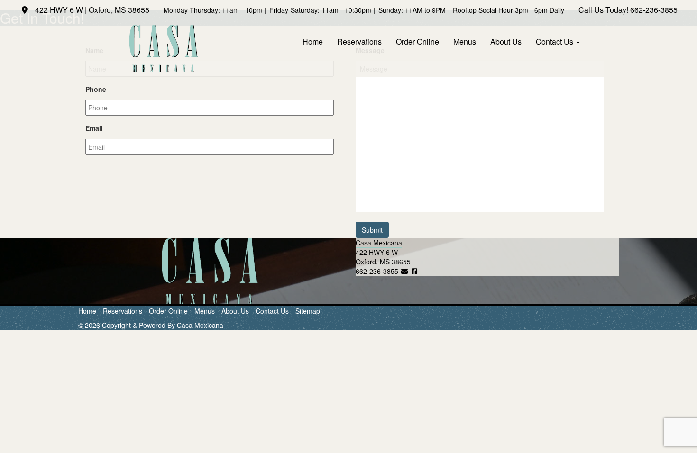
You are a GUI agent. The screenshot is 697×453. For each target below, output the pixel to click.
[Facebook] (415, 271)
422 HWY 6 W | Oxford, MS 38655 (91, 9)
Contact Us (555, 41)
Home (313, 41)
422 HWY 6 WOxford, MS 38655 (383, 256)
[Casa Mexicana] (163, 48)
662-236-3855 (654, 9)
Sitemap (307, 311)
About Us (506, 41)
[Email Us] (404, 271)
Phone (95, 89)
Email (94, 128)
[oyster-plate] (209, 271)
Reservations (359, 41)
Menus (464, 41)
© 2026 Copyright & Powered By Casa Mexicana (150, 325)
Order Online (417, 41)
